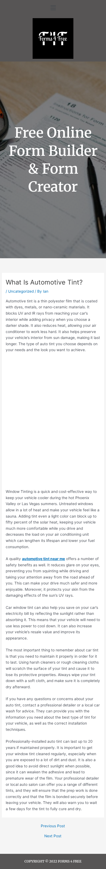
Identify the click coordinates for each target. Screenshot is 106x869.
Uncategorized (21, 291)
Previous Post (53, 826)
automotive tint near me (43, 559)
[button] (53, 8)
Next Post (52, 836)
